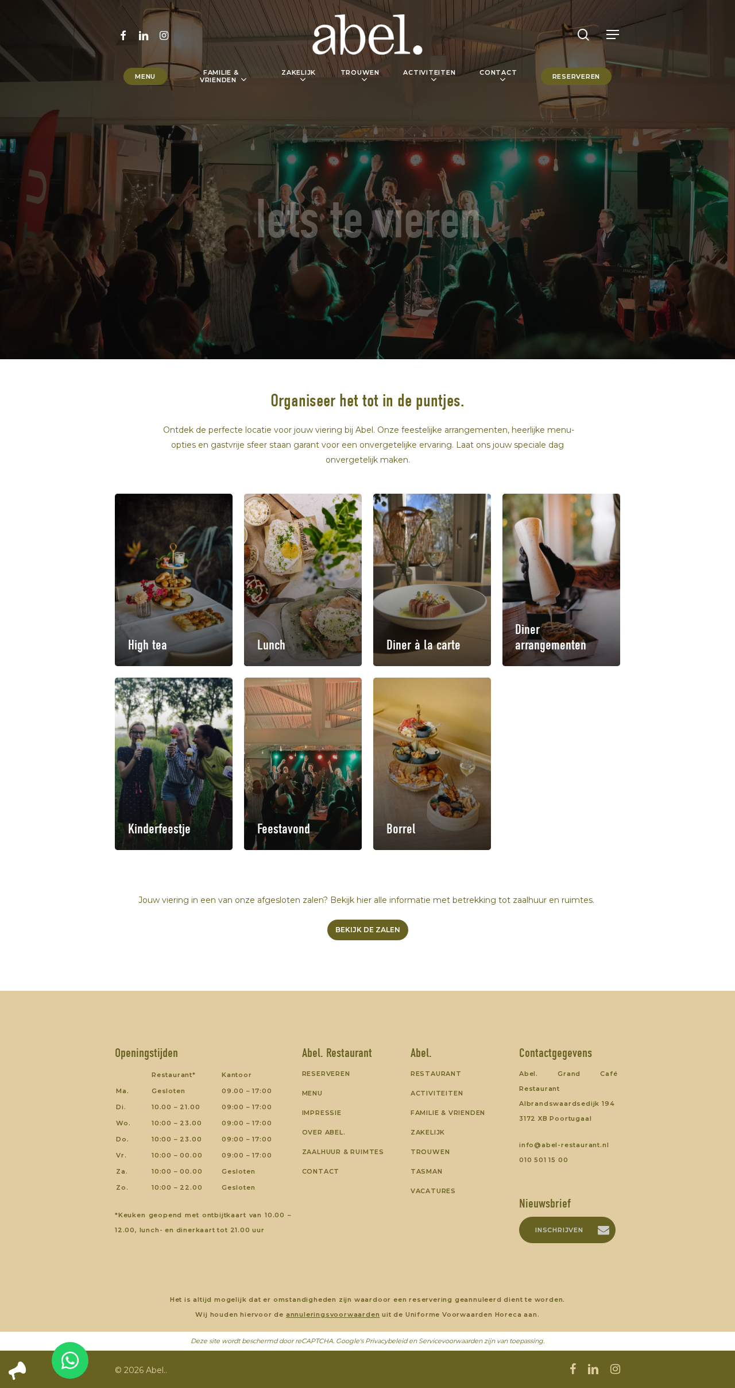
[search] (583, 35)
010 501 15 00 (543, 1160)
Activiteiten (437, 1093)
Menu (312, 1093)
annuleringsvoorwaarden (333, 1314)
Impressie (322, 1113)
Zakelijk (428, 1132)
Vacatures (433, 1191)
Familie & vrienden (448, 1113)
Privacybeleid (386, 1341)
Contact (321, 1171)
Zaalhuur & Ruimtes (343, 1152)
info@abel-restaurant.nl (564, 1145)
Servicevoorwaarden (450, 1341)
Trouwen (430, 1152)
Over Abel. (324, 1132)
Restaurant (436, 1074)
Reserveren (326, 1074)
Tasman (427, 1171)
